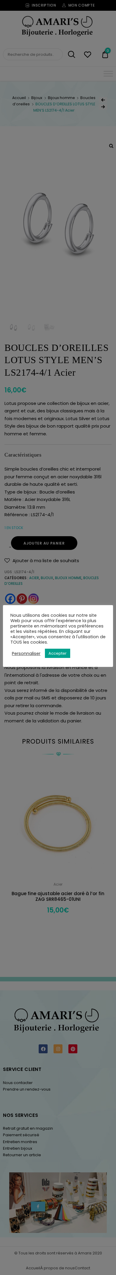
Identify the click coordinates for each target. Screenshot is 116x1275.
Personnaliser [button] (26, 653)
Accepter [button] (57, 653)
